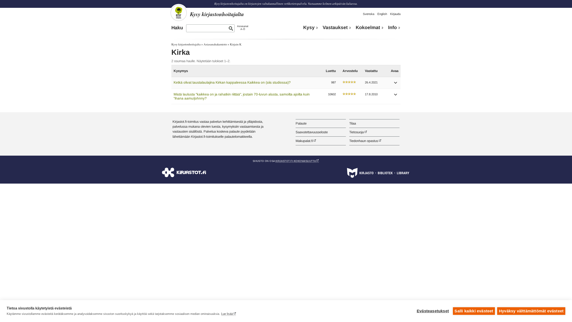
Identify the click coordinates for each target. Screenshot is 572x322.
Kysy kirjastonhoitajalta (186, 44)
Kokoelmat (368, 27)
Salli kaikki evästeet (473, 311)
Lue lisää (227, 314)
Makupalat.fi (304, 141)
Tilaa (352, 123)
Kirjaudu (395, 14)
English (382, 14)
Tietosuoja (356, 132)
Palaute (301, 123)
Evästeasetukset (433, 311)
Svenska (368, 14)
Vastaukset (335, 27)
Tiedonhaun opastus (363, 141)
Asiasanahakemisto (215, 44)
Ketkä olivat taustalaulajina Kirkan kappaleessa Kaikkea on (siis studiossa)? (232, 82)
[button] (395, 84)
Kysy (309, 27)
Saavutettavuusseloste (312, 132)
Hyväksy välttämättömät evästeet (531, 311)
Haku (177, 27)
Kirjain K (236, 44)
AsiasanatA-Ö (242, 27)
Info (392, 27)
